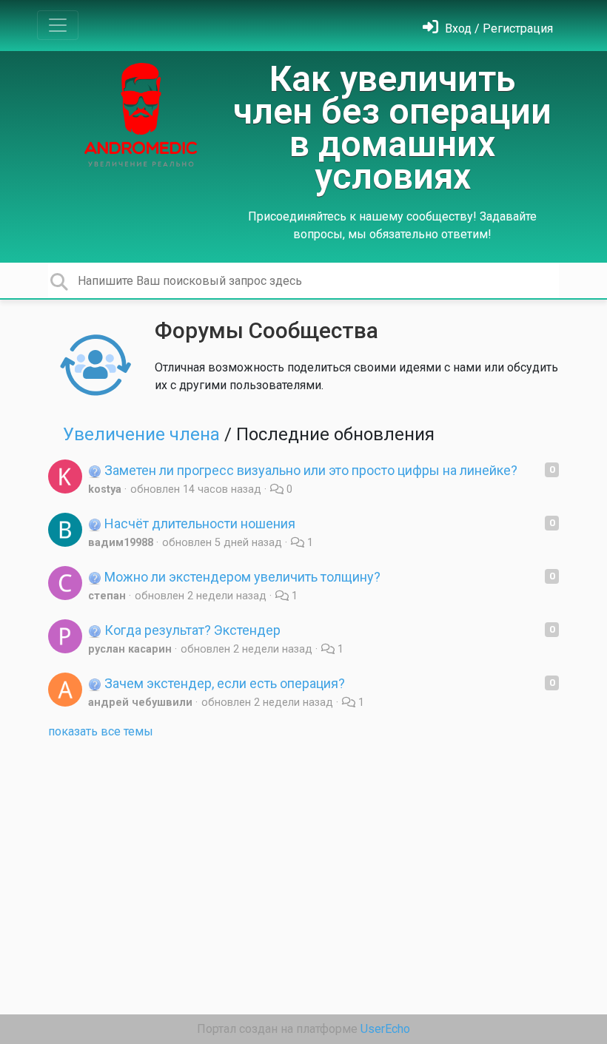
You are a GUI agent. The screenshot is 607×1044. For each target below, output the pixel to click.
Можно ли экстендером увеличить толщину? (240, 577)
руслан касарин (130, 649)
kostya (104, 489)
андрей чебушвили (140, 702)
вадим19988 (120, 542)
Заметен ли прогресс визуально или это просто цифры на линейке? (309, 470)
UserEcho (385, 1029)
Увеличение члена (141, 434)
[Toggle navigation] (57, 25)
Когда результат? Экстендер (191, 630)
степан (107, 596)
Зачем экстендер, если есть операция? (223, 683)
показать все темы (100, 731)
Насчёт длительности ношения (198, 523)
